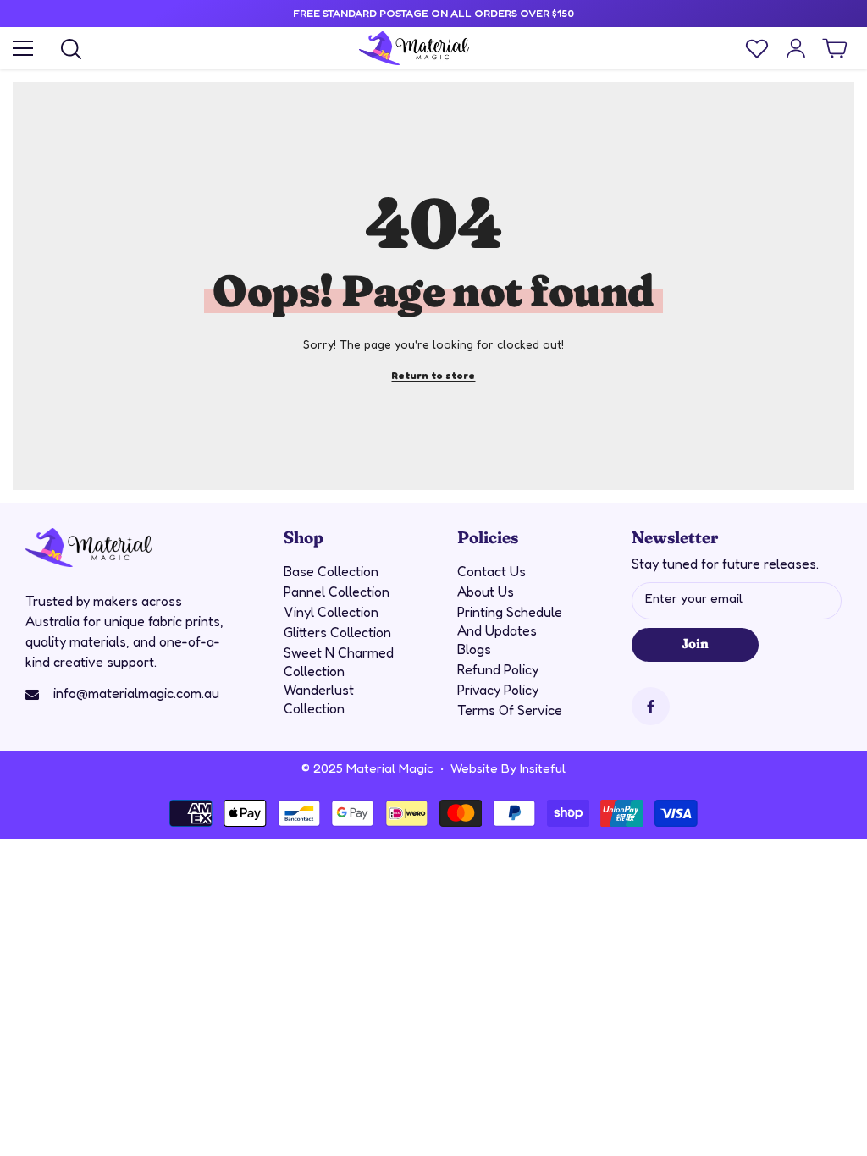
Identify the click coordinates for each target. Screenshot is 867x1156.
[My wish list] (757, 48)
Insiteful (543, 768)
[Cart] (835, 48)
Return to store (433, 375)
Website (474, 768)
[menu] (23, 48)
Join (695, 642)
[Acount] (796, 48)
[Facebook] (651, 706)
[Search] (71, 49)
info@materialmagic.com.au (136, 693)
